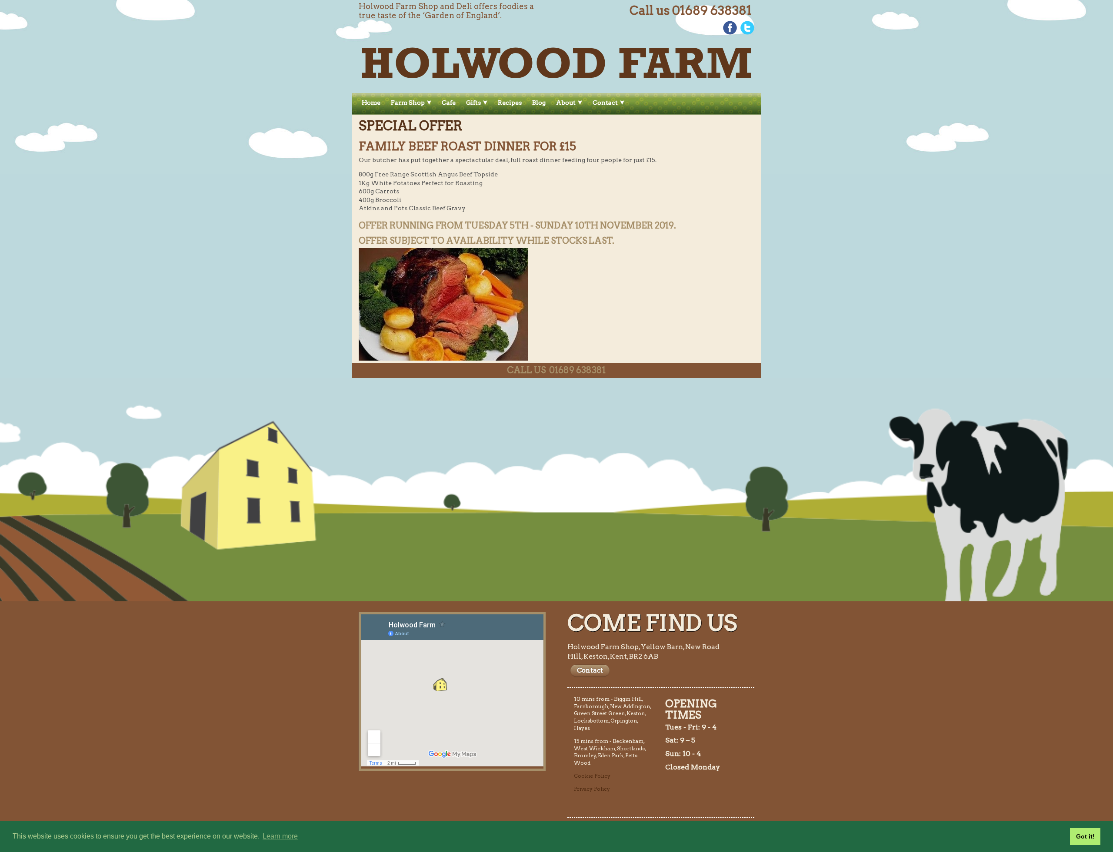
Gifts (473, 102)
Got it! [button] (1085, 836)
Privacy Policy (592, 789)
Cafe (449, 102)
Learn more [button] (280, 836)
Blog (539, 102)
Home (371, 102)
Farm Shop (408, 102)
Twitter (747, 28)
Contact (605, 102)
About (566, 102)
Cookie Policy (592, 775)
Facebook (730, 28)
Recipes (510, 102)
